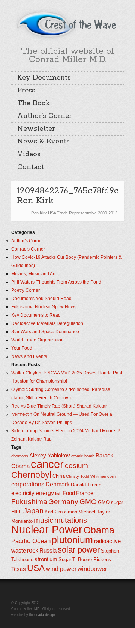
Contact (30, 167)
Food (69, 493)
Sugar (64, 559)
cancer (47, 464)
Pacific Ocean (31, 541)
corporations (27, 484)
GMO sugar (110, 502)
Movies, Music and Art (33, 273)
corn (111, 476)
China (58, 476)
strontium (45, 559)
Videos (28, 154)
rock (32, 550)
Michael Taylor (94, 512)
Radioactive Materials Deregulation (47, 323)
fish (58, 493)
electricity (22, 493)
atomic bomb (82, 456)
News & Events (43, 141)
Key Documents (44, 77)
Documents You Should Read (41, 298)
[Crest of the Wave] (67, 24)
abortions (19, 456)
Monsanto (22, 521)
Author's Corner (27, 240)
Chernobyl (31, 475)
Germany (63, 502)
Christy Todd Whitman (86, 476)
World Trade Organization (37, 340)
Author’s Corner (44, 116)
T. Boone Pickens (91, 559)
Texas (18, 569)
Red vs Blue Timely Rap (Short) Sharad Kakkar (59, 406)
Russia (48, 551)
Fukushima (29, 502)
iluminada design (42, 615)
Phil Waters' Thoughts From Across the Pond (56, 282)
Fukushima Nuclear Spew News (43, 306)
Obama (99, 530)
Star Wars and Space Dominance (45, 331)
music (43, 520)
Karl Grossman (61, 512)
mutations (70, 520)
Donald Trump (86, 485)
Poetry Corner (25, 290)
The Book (33, 103)
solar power (79, 549)
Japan (33, 511)
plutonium (72, 540)
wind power (61, 569)
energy (45, 493)
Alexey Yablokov (49, 456)
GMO (88, 502)
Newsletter (36, 128)
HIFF (16, 512)
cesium (76, 465)
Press (26, 90)
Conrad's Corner (28, 249)
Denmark (57, 484)
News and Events (29, 356)
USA (36, 568)
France (84, 493)
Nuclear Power (46, 530)
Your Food (21, 348)
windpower (92, 568)
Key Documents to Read (36, 315)
